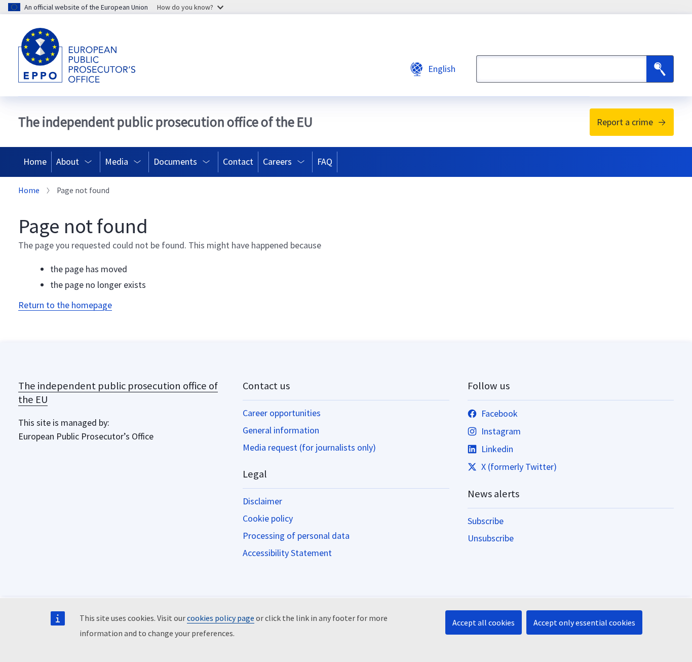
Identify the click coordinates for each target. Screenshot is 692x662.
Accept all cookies (483, 622)
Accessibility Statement (287, 553)
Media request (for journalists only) (309, 447)
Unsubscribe (491, 538)
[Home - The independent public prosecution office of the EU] (76, 55)
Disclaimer (262, 501)
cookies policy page (220, 618)
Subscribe (486, 521)
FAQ (324, 161)
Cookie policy (268, 518)
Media (116, 161)
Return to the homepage (65, 305)
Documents (175, 161)
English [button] (441, 69)
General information (281, 430)
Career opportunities (282, 413)
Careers (277, 161)
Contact (238, 161)
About (67, 161)
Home (35, 161)
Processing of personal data (296, 535)
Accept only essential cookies (584, 622)
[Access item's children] (91, 162)
